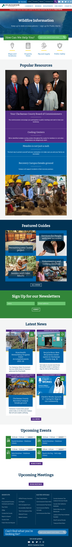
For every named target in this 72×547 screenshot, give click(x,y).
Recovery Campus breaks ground (36, 163)
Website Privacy (23, 514)
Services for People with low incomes (51, 237)
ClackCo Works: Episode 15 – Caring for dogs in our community (51, 399)
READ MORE (58, 9)
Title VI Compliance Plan (25, 511)
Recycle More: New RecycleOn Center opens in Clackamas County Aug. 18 (51, 355)
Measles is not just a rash (36, 146)
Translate (23, 2)
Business (38, 6)
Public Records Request (8, 522)
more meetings (36, 484)
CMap (3, 510)
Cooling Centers (36, 132)
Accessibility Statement (25, 508)
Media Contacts (23, 517)
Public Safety (59, 54)
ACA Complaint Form (24, 504)
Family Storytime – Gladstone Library (21, 442)
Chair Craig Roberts (41, 498)
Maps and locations (12, 55)
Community (29, 6)
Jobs (29, 1)
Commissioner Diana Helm (43, 501)
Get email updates (36, 539)
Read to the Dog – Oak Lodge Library (51, 454)
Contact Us (49, 1)
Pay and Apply (44, 54)
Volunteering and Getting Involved (51, 262)
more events (36, 463)
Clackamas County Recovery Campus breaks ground (20, 401)
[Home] (11, 5)
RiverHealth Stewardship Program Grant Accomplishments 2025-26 (21, 356)
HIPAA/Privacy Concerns (25, 498)
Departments (48, 6)
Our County (59, 6)
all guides (36, 285)
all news (36, 419)
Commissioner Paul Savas (43, 504)
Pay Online (5, 507)
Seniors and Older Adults (20, 274)
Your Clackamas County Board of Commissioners (36, 114)
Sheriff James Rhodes (59, 520)
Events (35, 1)
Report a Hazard (6, 516)
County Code (5, 519)
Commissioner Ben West (43, 513)
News (41, 1)
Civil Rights (22, 501)
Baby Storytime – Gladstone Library (21, 454)
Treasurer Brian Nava (59, 523)
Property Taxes (28, 55)
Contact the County (7, 513)
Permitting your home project (20, 249)
